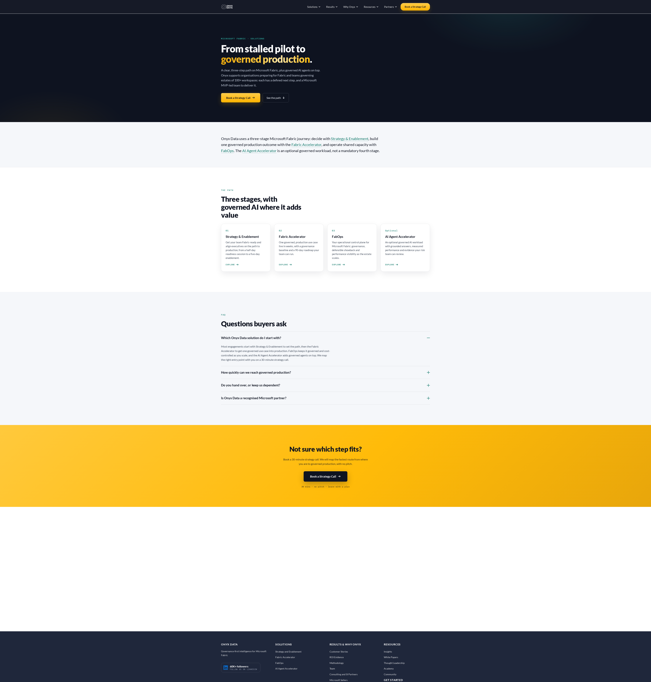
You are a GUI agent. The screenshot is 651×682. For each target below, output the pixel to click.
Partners (389, 6)
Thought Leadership (394, 662)
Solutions (312, 6)
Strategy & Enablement (349, 138)
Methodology (337, 662)
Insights (388, 651)
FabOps (227, 150)
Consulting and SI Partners (344, 674)
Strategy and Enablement (288, 651)
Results (330, 6)
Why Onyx (349, 6)
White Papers (391, 657)
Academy (389, 668)
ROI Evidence (337, 657)
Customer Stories (339, 651)
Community (390, 674)
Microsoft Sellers (339, 680)
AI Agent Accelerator (259, 150)
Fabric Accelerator (306, 144)
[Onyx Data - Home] (227, 7)
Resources (370, 6)
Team (332, 668)
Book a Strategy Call (415, 6)
